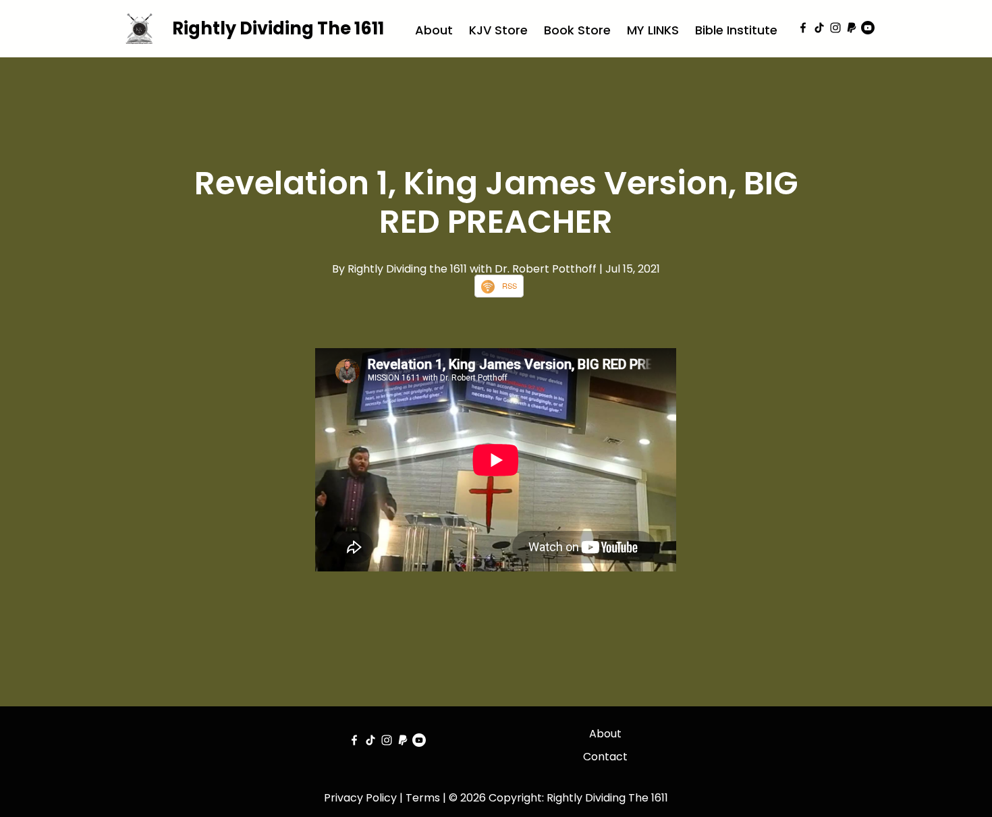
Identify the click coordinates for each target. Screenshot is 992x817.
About (434, 30)
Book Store (577, 30)
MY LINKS (653, 30)
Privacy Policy (360, 798)
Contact (605, 756)
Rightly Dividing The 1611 (278, 28)
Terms (423, 798)
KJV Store (498, 30)
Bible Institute (736, 30)
